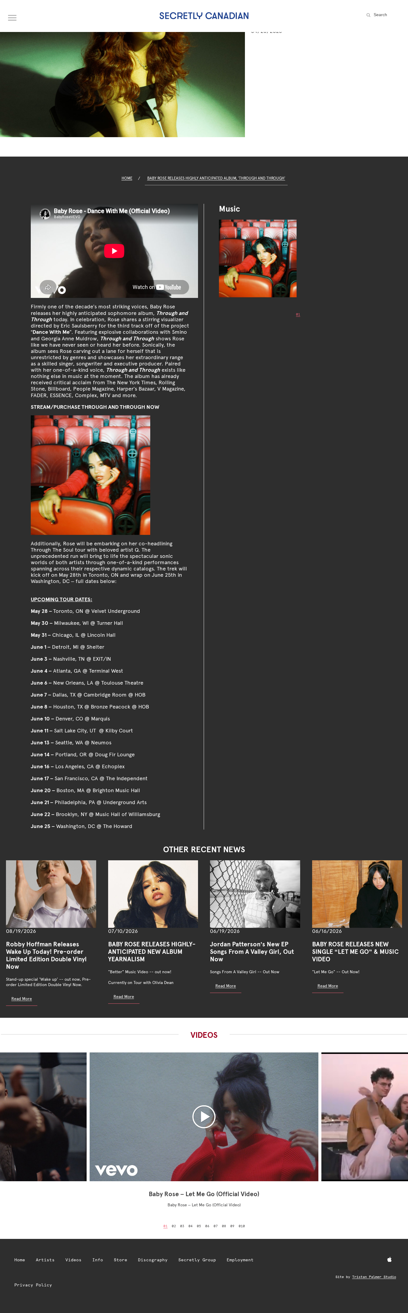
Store (120, 1260)
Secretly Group (197, 1260)
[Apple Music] (389, 1259)
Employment (240, 1260)
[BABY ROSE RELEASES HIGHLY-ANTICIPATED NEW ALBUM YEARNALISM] (153, 894)
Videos (73, 1260)
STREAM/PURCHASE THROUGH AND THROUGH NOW (95, 407)
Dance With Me (51, 332)
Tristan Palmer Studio (374, 1277)
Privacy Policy (33, 1285)
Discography (153, 1260)
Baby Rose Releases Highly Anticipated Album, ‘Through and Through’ (216, 178)
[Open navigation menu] (12, 16)
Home (127, 178)
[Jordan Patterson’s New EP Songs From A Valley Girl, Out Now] (255, 894)
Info (97, 1260)
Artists (45, 1260)
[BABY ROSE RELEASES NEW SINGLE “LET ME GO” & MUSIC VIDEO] (357, 894)
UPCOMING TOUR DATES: (61, 599)
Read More (21, 998)
